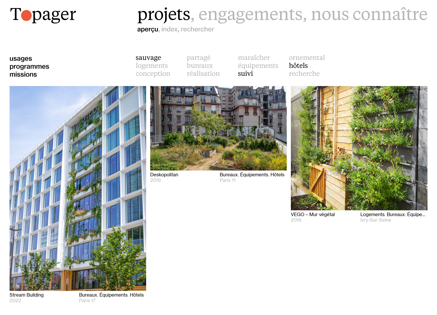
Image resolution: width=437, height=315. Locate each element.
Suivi (245, 74)
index (169, 29)
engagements (250, 15)
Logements (152, 66)
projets (163, 15)
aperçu (147, 29)
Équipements (258, 66)
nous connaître (369, 15)
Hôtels (298, 66)
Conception (153, 74)
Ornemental (307, 58)
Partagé (199, 58)
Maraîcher (254, 58)
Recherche (304, 74)
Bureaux (200, 66)
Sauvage (148, 58)
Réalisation (203, 74)
